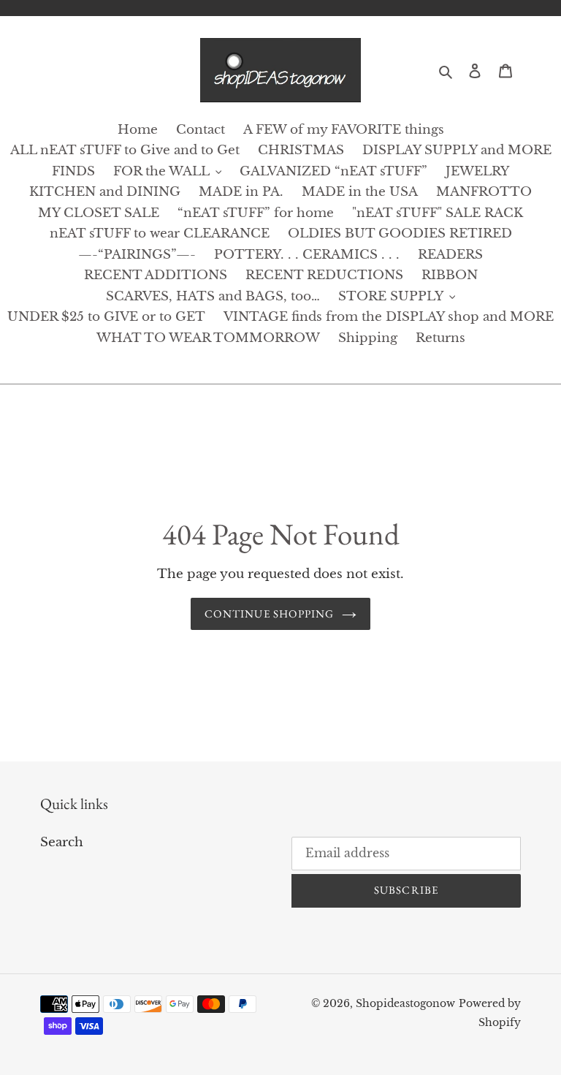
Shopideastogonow (405, 1003)
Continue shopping (269, 613)
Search (61, 842)
